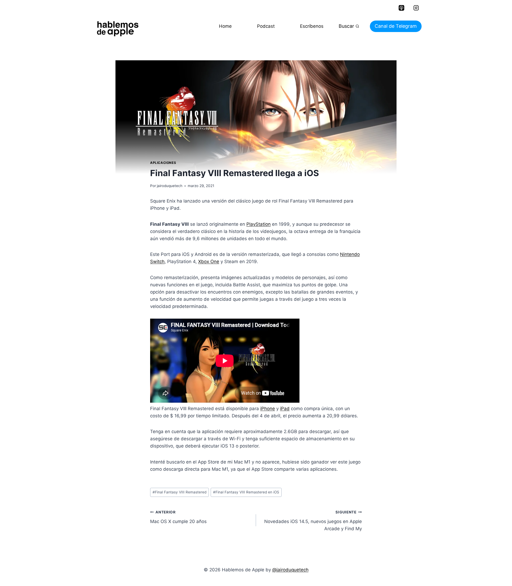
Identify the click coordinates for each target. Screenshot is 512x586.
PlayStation (258, 224)
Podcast (266, 26)
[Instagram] (416, 8)
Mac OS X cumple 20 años (178, 517)
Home (225, 26)
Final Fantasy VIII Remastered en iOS (246, 492)
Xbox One (208, 261)
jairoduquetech (169, 186)
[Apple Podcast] (401, 8)
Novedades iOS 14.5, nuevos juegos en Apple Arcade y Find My (313, 520)
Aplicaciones (163, 163)
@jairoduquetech (290, 569)
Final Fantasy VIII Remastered (179, 492)
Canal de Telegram (396, 26)
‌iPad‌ (285, 408)
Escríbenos (311, 26)
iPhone (267, 408)
